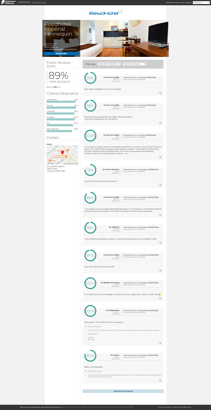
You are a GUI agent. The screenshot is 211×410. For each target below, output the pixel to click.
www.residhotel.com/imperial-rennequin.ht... (60, 49)
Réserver (61, 53)
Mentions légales (164, 407)
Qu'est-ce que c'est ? (39, 2)
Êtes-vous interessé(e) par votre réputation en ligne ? (41, 407)
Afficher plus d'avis (123, 391)
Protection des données (181, 407)
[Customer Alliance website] (8, 4)
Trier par (90, 64)
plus (127, 153)
